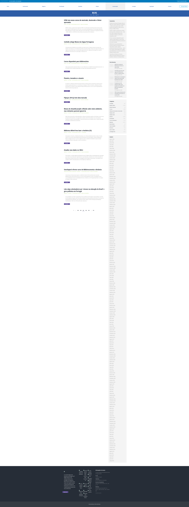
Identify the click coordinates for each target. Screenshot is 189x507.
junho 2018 (112, 320)
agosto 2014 (112, 406)
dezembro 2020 (112, 266)
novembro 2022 (112, 223)
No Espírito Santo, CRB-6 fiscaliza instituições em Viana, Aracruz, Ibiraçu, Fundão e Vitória (117, 27)
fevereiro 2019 (112, 305)
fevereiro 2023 (112, 217)
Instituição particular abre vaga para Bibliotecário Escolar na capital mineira (119, 72)
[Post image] (112, 65)
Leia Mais (66, 35)
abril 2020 (111, 279)
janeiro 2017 (112, 352)
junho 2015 (112, 387)
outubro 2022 (112, 225)
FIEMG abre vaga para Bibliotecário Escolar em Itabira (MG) (119, 66)
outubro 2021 (112, 247)
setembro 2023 (112, 204)
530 (80, 210)
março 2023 (112, 215)
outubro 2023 (112, 202)
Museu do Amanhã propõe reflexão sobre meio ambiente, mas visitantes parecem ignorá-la (83, 110)
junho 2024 (112, 187)
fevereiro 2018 (112, 328)
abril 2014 (111, 414)
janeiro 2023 (112, 219)
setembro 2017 (112, 337)
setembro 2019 (112, 292)
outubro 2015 (112, 380)
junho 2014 (112, 410)
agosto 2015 (112, 384)
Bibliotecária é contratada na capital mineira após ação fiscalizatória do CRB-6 (120, 78)
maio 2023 (111, 212)
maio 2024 (111, 189)
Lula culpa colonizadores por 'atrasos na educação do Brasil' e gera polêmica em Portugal (84, 190)
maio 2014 (111, 412)
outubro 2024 (112, 180)
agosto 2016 (112, 361)
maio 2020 (111, 277)
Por (68, 24)
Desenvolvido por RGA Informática (94, 504)
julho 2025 (111, 163)
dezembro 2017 (112, 331)
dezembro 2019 (112, 286)
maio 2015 (111, 389)
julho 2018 (111, 318)
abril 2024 (111, 191)
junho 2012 (112, 455)
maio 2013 (111, 434)
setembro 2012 (112, 449)
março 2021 (112, 260)
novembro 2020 (112, 268)
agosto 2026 (112, 139)
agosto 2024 (112, 184)
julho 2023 (111, 208)
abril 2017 (111, 346)
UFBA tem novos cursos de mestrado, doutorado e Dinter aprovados (82, 21)
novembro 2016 (112, 356)
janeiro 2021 (112, 264)
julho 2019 (111, 296)
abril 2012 (111, 458)
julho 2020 (111, 273)
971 (93, 210)
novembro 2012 (112, 445)
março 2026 (112, 148)
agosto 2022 (112, 228)
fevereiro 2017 (112, 350)
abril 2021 (111, 258)
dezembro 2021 (112, 243)
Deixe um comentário (84, 24)
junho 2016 (112, 365)
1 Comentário (83, 132)
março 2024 (112, 193)
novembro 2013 (112, 423)
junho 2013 (112, 432)
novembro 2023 (112, 200)
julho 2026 (111, 141)
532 (86, 210)
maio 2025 (111, 167)
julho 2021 (111, 253)
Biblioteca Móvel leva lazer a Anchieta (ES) (78, 130)
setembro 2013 (112, 427)
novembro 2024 (112, 178)
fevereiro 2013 (112, 440)
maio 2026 (111, 144)
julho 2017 (111, 341)
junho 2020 (112, 275)
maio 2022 (111, 234)
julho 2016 (111, 363)
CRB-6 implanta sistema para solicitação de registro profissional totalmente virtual (116, 35)
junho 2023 (112, 210)
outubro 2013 (112, 425)
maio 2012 (111, 457)
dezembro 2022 (112, 221)
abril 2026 (111, 146)
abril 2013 (111, 436)
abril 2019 (111, 301)
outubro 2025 (112, 157)
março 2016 (112, 371)
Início (91, 14)
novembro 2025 (112, 156)
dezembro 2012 (112, 443)
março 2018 (112, 326)
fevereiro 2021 (112, 262)
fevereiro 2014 (112, 417)
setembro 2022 (112, 227)
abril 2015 (111, 391)
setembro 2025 (112, 159)
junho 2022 (112, 232)
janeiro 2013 (112, 442)
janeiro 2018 (112, 329)
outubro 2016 (112, 357)
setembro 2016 (112, 359)
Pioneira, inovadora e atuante (74, 78)
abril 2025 (111, 169)
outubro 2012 (112, 447)
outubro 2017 (112, 335)
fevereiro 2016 (112, 372)
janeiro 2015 (112, 397)
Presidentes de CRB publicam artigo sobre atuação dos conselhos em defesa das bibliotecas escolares (119, 86)
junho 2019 (112, 298)
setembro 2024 (112, 182)
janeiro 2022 (112, 242)
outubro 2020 (112, 270)
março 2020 (112, 281)
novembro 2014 (112, 400)
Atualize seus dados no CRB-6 (73, 150)
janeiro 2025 (112, 174)
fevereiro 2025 (112, 172)
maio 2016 (111, 367)
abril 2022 (111, 236)
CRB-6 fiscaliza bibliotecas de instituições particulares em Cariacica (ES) (120, 93)
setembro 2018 (112, 314)
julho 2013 (111, 430)
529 (78, 210)
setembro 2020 (112, 271)
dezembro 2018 (112, 309)
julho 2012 (111, 453)
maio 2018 (111, 322)
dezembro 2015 (112, 376)
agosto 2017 (112, 339)
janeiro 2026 (112, 152)
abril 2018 (111, 324)
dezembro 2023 (112, 199)
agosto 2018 (112, 316)
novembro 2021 (112, 245)
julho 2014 (111, 408)
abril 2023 (111, 213)
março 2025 (112, 170)
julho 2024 (111, 185)
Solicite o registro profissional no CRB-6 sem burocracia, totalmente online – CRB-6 (117, 32)
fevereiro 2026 (112, 150)
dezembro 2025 (112, 154)
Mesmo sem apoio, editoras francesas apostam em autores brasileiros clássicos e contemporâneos (117, 55)
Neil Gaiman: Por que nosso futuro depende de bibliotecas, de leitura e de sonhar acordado (117, 41)
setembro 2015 (112, 382)
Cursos (65, 24)
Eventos (65, 99)
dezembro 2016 (112, 354)
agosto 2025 (112, 161)
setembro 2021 (112, 249)
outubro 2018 (112, 313)
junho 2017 (112, 342)
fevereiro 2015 (112, 395)
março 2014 (112, 415)
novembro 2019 (112, 288)
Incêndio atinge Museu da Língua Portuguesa (79, 42)
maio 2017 (111, 344)
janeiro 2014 (112, 419)
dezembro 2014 (112, 399)
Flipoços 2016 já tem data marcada (75, 98)
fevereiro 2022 (112, 240)
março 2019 (112, 303)
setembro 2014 (112, 404)
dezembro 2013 (112, 421)
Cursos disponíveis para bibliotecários (76, 61)
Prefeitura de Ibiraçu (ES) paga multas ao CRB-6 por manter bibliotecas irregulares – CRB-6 (117, 25)
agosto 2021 (112, 251)
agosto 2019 (112, 294)
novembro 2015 (112, 378)
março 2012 (112, 460)
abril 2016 (111, 369)
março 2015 (112, 393)
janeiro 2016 (112, 374)
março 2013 (112, 438)
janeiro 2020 (112, 285)
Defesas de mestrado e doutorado (70, 171)
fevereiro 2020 (112, 283)
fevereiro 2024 (112, 195)
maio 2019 (111, 299)
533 (88, 210)
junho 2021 (112, 255)
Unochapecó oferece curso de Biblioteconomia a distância (83, 169)
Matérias (65, 43)
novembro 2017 (112, 333)
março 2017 (112, 348)
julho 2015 (111, 385)
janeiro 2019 (112, 307)
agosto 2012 (112, 451)
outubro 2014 (112, 402)
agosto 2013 (112, 428)
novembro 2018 (112, 311)
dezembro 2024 (112, 176)
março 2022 (112, 238)
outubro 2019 (112, 290)
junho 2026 (112, 142)
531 (83, 210)
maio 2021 (111, 256)
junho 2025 (112, 165)
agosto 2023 (112, 206)
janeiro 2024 (112, 197)
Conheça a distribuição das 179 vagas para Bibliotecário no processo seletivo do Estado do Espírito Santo (117, 51)
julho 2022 (111, 230)
